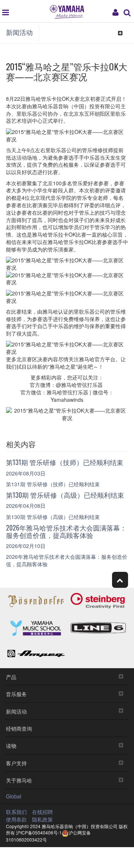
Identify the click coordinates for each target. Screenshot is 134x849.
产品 (11, 676)
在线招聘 (42, 812)
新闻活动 (19, 32)
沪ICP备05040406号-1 (39, 832)
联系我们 (16, 812)
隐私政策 (42, 819)
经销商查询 (19, 728)
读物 (11, 745)
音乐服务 (16, 694)
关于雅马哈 (19, 780)
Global (13, 796)
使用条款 (16, 819)
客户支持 (16, 763)
